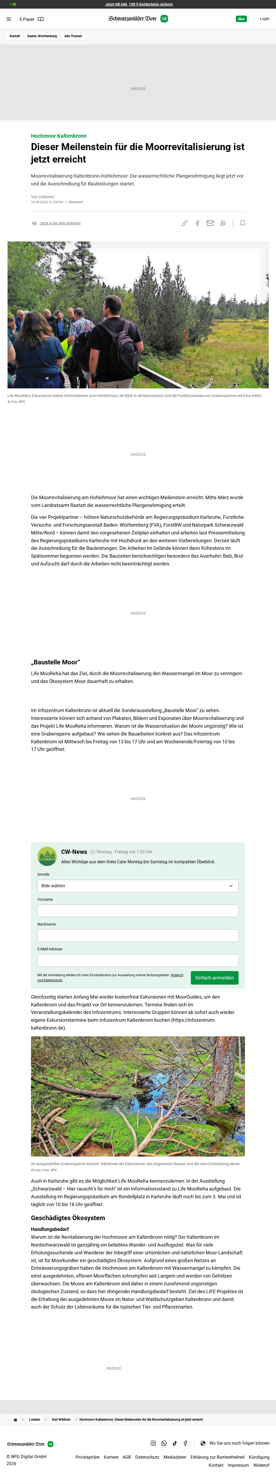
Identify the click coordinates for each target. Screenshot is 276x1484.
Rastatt (15, 36)
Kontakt (216, 1465)
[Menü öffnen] (8, 19)
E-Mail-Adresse (49, 949)
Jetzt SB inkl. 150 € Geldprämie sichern (139, 4)
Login (265, 18)
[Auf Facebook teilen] (197, 223)
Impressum (238, 1465)
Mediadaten (175, 1457)
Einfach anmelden (214, 978)
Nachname (46, 924)
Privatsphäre (87, 1457)
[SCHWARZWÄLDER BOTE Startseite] (138, 19)
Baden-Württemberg (42, 36)
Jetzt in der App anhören (60, 223)
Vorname (45, 899)
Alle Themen (73, 36)
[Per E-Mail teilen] (210, 223)
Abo (241, 19)
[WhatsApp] (164, 1443)
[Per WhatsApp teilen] (223, 223)
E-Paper (27, 19)
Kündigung (259, 1457)
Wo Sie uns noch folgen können (239, 1443)
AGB (127, 1457)
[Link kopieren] (184, 223)
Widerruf (261, 1465)
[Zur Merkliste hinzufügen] (241, 223)
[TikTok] (175, 1443)
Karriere (111, 1457)
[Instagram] (153, 1443)
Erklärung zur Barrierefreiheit (217, 1457)
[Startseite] (15, 1420)
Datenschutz (147, 1457)
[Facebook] (185, 1443)
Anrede (43, 874)
